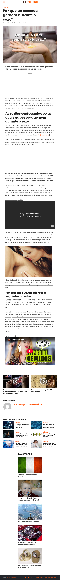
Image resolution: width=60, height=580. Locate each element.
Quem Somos (39, 577)
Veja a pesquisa (44, 135)
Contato (45, 577)
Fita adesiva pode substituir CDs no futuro (29, 567)
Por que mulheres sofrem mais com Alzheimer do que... (49, 426)
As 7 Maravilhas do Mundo (28, 521)
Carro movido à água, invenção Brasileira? (27, 543)
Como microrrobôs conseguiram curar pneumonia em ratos (21, 444)
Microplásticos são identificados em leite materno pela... (49, 444)
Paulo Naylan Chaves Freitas (19, 23)
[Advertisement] (30, 86)
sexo (8, 371)
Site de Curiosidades (11, 577)
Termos (55, 577)
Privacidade (50, 577)
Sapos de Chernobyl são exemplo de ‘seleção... (49, 435)
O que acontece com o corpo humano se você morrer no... (22, 426)
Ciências (5, 7)
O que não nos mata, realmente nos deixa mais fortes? (21, 435)
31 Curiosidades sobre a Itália (27, 476)
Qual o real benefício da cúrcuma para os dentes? (28, 499)
